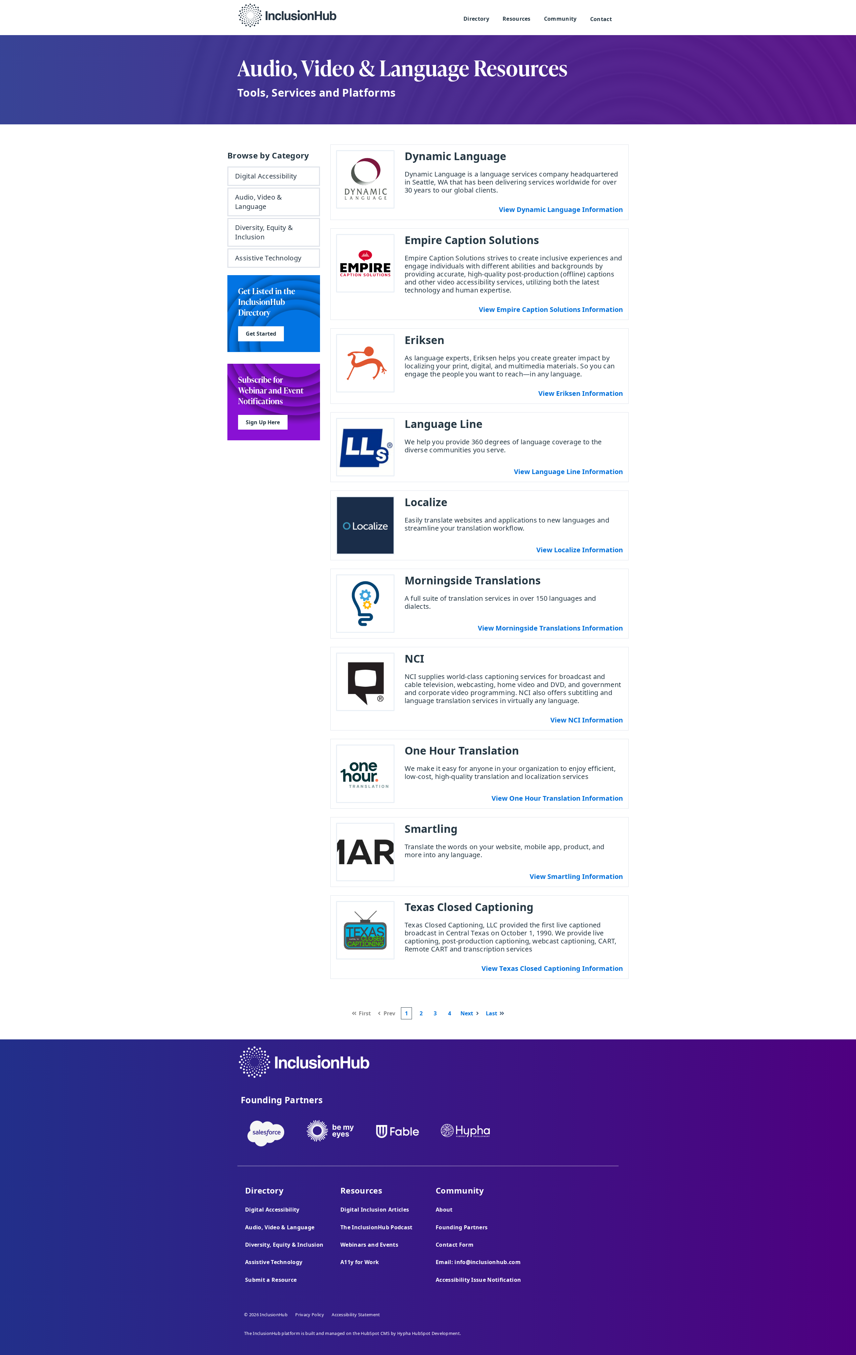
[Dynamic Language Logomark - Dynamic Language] (365, 179)
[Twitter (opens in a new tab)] (595, 1067)
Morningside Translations (473, 580)
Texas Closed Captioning (469, 907)
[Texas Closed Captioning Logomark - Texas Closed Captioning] (365, 930)
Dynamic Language (455, 156)
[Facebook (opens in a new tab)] (577, 1067)
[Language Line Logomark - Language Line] (365, 447)
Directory (476, 18)
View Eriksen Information (580, 393)
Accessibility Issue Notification (478, 1279)
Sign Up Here (259, 420)
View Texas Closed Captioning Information (552, 968)
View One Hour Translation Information (557, 798)
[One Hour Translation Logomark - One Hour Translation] (365, 774)
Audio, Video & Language (258, 202)
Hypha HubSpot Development (428, 1333)
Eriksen (424, 340)
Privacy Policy (309, 1315)
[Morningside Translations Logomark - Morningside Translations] (365, 603)
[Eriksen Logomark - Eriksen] (365, 363)
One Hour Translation (462, 750)
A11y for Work (359, 1262)
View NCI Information (586, 719)
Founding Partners (462, 1227)
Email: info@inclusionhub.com (478, 1262)
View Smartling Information (576, 876)
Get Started (257, 331)
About (444, 1209)
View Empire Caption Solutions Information (551, 309)
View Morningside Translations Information (550, 628)
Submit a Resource (271, 1279)
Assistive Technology (268, 257)
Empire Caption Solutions (472, 240)
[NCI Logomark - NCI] (365, 682)
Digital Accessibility (266, 176)
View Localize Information (579, 549)
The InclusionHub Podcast (376, 1227)
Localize (426, 502)
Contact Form (454, 1244)
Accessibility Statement (356, 1315)
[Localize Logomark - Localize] (365, 525)
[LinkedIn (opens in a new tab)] (614, 1067)
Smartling (431, 828)
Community (560, 18)
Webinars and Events (369, 1244)
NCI (414, 658)
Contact (601, 19)
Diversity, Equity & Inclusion (264, 232)
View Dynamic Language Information (561, 209)
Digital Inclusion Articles (374, 1209)
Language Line (444, 424)
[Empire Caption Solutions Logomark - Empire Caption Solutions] (365, 263)
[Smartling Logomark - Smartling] (365, 852)
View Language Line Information (568, 471)
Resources (517, 18)
